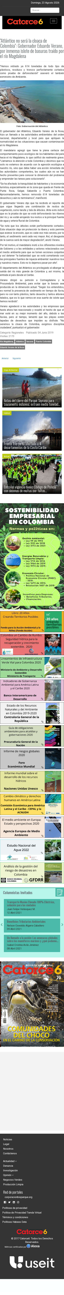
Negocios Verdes (12, 1179)
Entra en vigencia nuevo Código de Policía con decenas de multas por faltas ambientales (30, 488)
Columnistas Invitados (17, 892)
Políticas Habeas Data (14, 1221)
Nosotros (8, 1148)
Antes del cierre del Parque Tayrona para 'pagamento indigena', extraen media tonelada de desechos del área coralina (32, 402)
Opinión (7, 1175)
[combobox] (44, 10)
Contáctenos (10, 1153)
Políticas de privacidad (14, 1208)
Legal (6, 1144)
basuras (29, 341)
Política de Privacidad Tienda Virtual (21, 1212)
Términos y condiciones (15, 1217)
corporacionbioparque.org (18, 1197)
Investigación (10, 1170)
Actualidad (9, 1161)
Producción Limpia (13, 1184)
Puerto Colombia (43, 341)
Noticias (7, 1139)
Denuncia (8, 1165)
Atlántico (20, 341)
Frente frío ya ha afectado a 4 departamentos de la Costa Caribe (25, 445)
